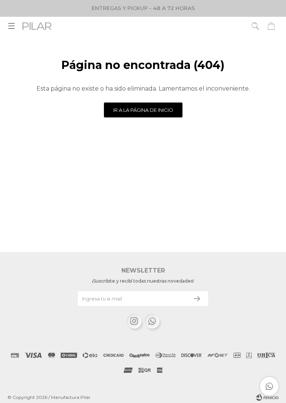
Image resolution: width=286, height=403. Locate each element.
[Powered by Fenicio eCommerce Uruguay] (267, 397)
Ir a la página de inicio (143, 110)
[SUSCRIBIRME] (197, 298)
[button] (256, 26)
